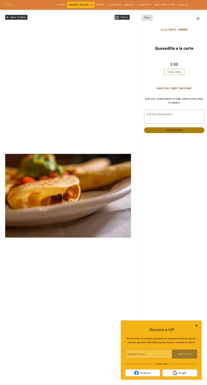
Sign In (183, 4)
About (129, 4)
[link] (174, 72)
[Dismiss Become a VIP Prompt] (196, 325)
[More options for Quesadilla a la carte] (198, 19)
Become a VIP (165, 4)
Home (61, 4)
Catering (114, 4)
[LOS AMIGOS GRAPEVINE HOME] (17, 5)
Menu (100, 4)
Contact (145, 4)
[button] (81, 5)
